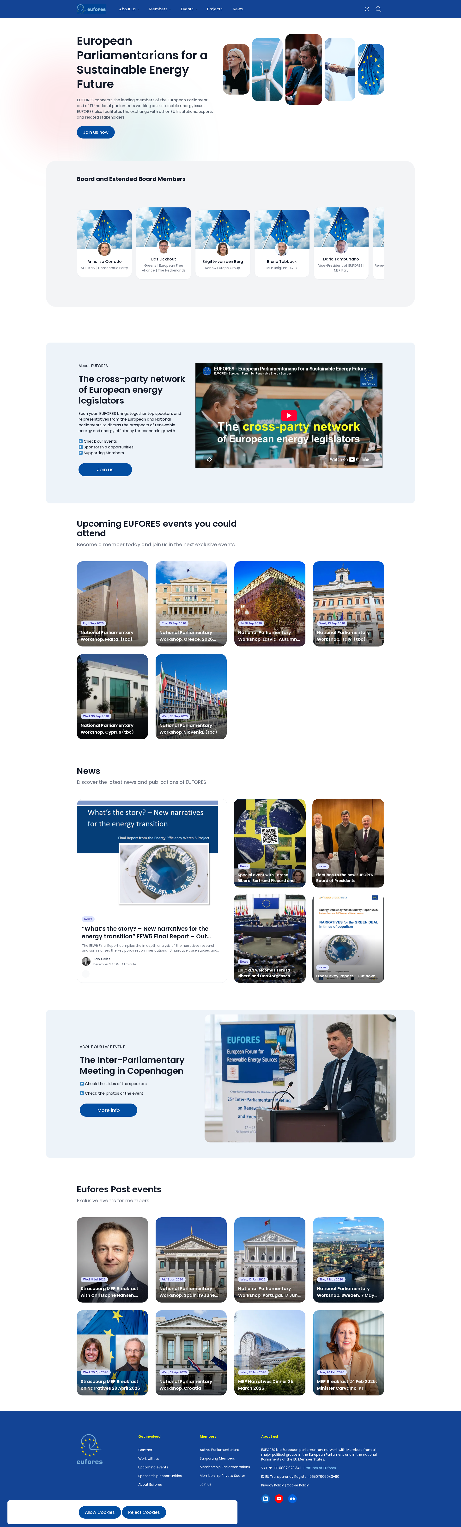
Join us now (96, 132)
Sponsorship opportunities (108, 447)
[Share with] (86, 974)
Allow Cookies (100, 1512)
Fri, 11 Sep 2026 (93, 623)
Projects (215, 9)
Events (187, 9)
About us (127, 9)
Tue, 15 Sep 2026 (174, 623)
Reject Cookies (144, 1512)
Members (158, 9)
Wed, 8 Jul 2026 (94, 1279)
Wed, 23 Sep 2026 (332, 623)
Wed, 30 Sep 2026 (96, 716)
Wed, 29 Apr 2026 (95, 1372)
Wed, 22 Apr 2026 (174, 1372)
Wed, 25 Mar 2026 (253, 1372)
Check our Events (100, 441)
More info (108, 1110)
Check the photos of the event (114, 1093)
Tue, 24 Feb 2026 (331, 1372)
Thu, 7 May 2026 (331, 1279)
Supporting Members (104, 453)
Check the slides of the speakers (116, 1083)
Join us (105, 469)
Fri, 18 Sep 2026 (251, 623)
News (238, 9)
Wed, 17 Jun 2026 (253, 1279)
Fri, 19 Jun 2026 (172, 1279)
